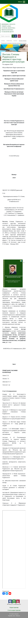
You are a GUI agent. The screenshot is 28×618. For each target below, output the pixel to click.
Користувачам (14, 607)
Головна (3, 40)
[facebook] (10, 601)
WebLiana (18, 615)
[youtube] (18, 601)
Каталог (15, 40)
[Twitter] (7, 593)
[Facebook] (3, 593)
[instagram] (14, 601)
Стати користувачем (14, 610)
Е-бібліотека (9, 40)
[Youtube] (10, 593)
